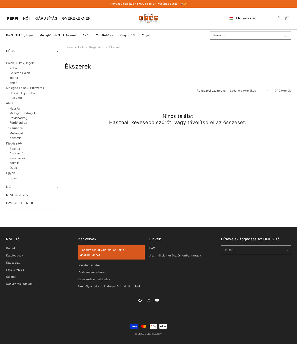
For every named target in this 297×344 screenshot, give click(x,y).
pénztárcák (17, 158)
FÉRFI (12, 18)
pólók (13, 68)
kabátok (15, 138)
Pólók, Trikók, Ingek (20, 35)
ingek (13, 82)
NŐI (26, 18)
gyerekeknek (20, 203)
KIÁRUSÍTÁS (46, 18)
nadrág (14, 108)
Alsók (86, 35)
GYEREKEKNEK (76, 18)
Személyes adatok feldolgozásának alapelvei (109, 286)
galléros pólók (19, 73)
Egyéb (146, 35)
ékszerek (115, 47)
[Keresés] (286, 35)
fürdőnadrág (18, 122)
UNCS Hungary (153, 334)
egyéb (10, 173)
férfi (81, 47)
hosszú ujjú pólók (22, 93)
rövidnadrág (18, 118)
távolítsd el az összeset (216, 122)
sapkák (14, 148)
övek (13, 167)
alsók (10, 103)
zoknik (14, 163)
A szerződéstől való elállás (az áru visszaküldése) (103, 252)
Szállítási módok (89, 265)
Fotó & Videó (15, 269)
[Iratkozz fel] (286, 250)
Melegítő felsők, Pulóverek (58, 35)
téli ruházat (15, 128)
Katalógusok (14, 255)
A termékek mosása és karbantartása (175, 255)
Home (69, 47)
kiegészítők (96, 47)
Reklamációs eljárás (92, 272)
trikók (13, 77)
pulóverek (16, 97)
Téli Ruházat (105, 35)
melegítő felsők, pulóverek (25, 88)
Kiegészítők (128, 35)
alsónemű (16, 153)
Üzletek (11, 276)
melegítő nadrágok (22, 113)
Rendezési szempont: (211, 90)
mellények (16, 133)
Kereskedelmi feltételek (94, 279)
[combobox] (250, 35)
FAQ (152, 248)
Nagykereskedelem (19, 283)
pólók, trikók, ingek (20, 63)
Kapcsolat (13, 262)
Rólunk (11, 248)
